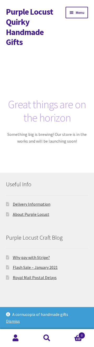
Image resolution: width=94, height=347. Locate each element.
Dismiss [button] (13, 321)
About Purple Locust (31, 214)
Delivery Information (31, 204)
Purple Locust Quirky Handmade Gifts (29, 27)
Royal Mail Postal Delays (35, 277)
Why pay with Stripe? (31, 257)
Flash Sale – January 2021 (35, 267)
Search (47, 338)
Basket (73, 333)
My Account (15, 338)
